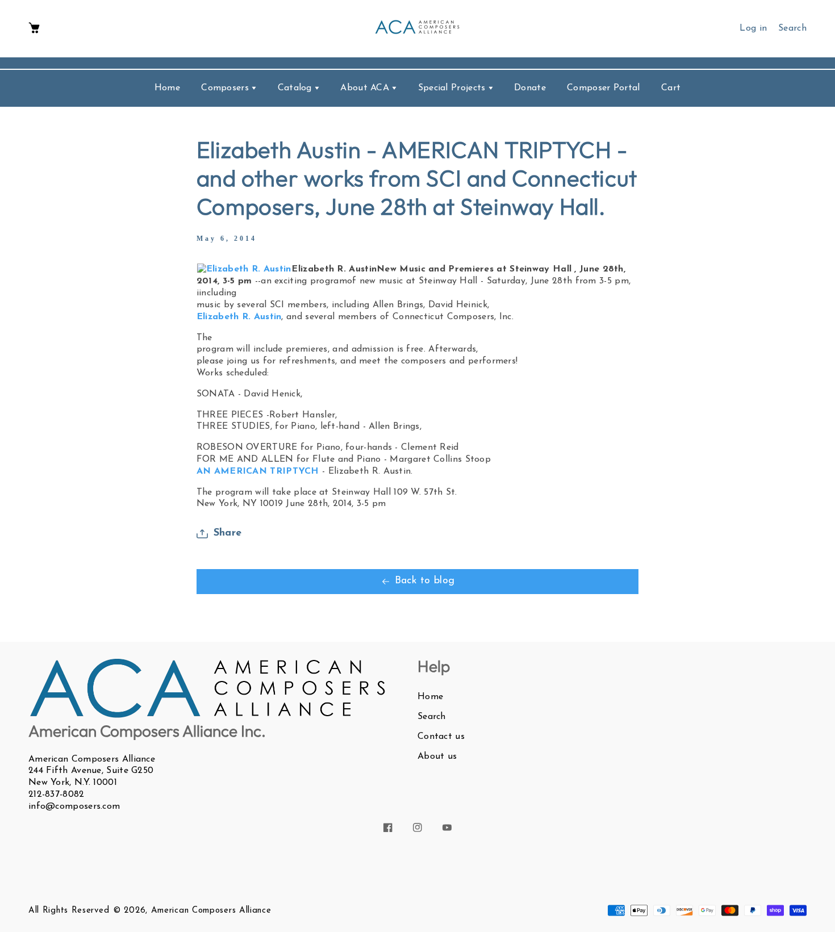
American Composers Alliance (211, 910)
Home (430, 696)
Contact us (441, 736)
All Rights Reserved (68, 910)
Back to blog (425, 581)
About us (437, 756)
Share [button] (228, 533)
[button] (34, 28)
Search (432, 716)
